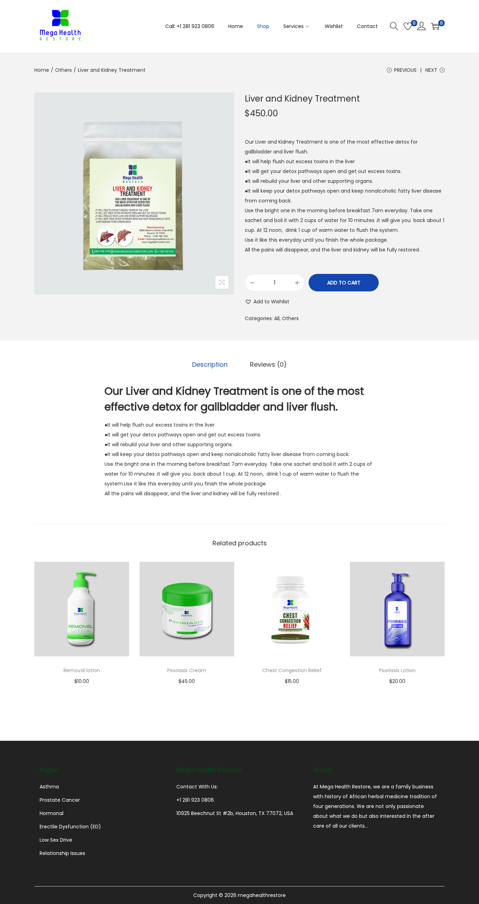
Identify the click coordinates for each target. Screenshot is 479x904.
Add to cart (343, 282)
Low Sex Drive (56, 839)
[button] (267, 301)
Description (210, 364)
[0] (408, 26)
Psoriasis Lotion (397, 670)
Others (63, 70)
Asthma (49, 786)
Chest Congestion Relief (292, 670)
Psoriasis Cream (186, 670)
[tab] (210, 365)
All (276, 318)
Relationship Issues (62, 853)
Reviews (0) (268, 364)
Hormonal (51, 813)
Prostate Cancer (60, 799)
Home (41, 70)
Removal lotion (81, 670)
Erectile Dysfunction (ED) (70, 826)
